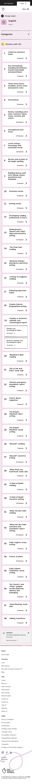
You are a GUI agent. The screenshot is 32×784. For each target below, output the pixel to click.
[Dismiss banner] (28, 633)
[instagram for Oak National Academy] (2, 752)
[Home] (3, 9)
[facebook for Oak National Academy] (6, 752)
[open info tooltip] (2, 44)
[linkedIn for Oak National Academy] (11, 752)
